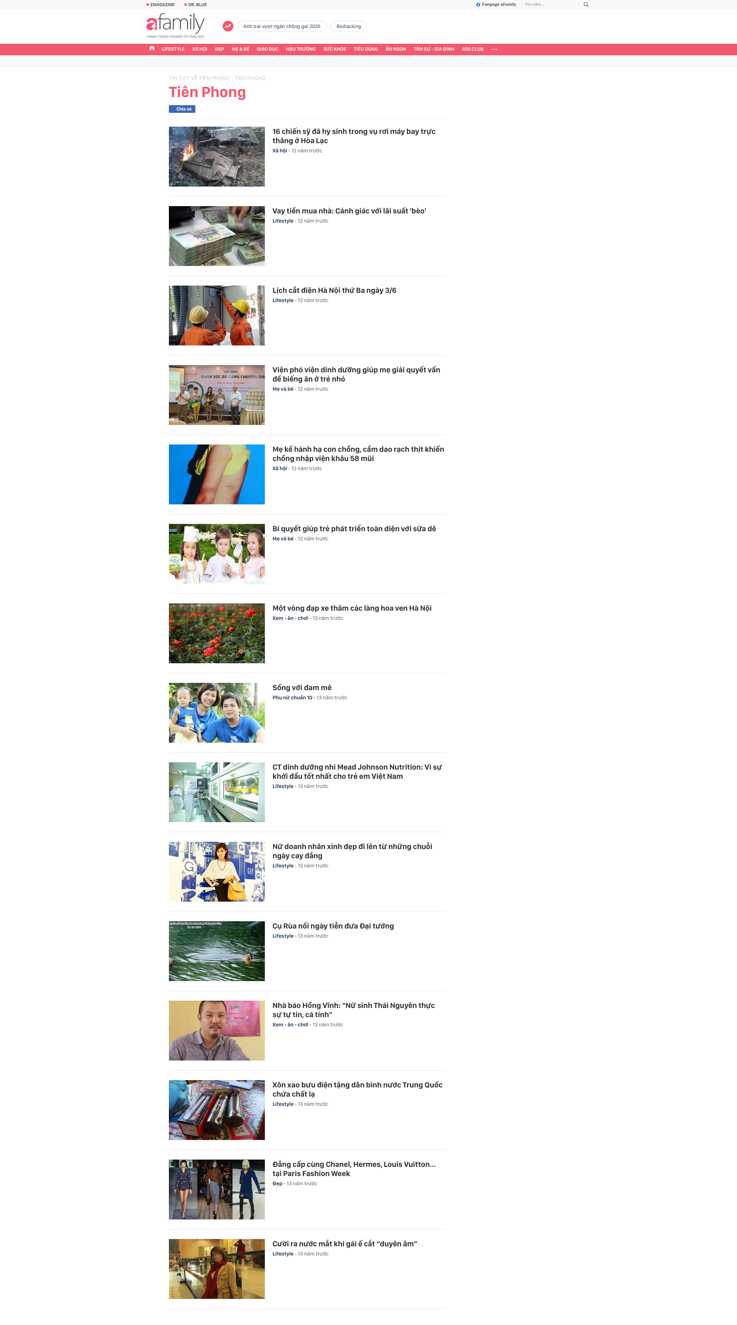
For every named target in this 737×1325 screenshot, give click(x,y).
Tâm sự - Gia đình (434, 49)
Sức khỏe (334, 49)
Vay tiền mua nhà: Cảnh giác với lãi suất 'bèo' (349, 210)
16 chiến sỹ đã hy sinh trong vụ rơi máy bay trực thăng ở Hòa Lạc (354, 136)
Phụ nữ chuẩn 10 (293, 698)
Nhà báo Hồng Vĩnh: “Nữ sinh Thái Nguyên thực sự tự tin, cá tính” (354, 1010)
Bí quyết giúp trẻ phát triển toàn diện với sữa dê (354, 528)
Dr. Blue (197, 4)
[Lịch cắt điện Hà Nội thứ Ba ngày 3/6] (217, 315)
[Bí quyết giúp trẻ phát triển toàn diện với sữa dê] (217, 554)
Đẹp (219, 49)
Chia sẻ (184, 109)
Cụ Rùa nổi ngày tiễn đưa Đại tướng (333, 925)
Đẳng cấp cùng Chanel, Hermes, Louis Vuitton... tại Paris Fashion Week (354, 1169)
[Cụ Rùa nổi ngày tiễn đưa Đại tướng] (217, 951)
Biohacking (349, 26)
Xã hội (199, 49)
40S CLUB (473, 49)
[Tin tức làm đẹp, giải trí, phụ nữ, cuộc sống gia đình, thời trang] (175, 26)
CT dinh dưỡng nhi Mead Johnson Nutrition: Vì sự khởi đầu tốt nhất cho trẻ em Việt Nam (357, 771)
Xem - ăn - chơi (291, 618)
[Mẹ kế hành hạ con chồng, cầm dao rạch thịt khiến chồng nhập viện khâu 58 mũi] (217, 474)
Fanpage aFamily (499, 4)
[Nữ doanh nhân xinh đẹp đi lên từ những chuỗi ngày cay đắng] (217, 872)
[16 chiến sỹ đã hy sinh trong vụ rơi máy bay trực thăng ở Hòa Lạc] (217, 157)
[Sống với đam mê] (217, 713)
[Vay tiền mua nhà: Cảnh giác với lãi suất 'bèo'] (217, 236)
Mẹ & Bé (241, 49)
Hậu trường (301, 49)
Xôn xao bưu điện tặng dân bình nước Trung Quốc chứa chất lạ (358, 1089)
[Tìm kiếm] (586, 5)
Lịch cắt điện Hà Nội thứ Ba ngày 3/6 (335, 290)
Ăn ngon (396, 49)
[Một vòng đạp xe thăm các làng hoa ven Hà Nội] (217, 633)
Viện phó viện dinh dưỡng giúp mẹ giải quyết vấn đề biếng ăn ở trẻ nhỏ (356, 374)
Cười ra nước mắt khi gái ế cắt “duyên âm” (345, 1243)
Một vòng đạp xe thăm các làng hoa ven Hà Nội (352, 608)
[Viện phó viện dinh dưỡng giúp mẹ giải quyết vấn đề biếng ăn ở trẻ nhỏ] (217, 395)
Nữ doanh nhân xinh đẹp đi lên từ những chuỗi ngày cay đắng (352, 851)
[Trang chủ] (152, 49)
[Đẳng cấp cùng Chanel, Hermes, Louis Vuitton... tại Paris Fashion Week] (217, 1189)
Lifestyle (173, 49)
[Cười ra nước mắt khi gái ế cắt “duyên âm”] (217, 1269)
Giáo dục (268, 49)
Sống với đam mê (302, 687)
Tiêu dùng (366, 49)
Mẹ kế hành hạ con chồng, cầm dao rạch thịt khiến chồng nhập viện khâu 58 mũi (358, 453)
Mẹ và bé (284, 389)
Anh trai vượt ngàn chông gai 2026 (282, 26)
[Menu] (494, 49)
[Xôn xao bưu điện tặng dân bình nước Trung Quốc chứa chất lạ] (217, 1110)
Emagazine (162, 4)
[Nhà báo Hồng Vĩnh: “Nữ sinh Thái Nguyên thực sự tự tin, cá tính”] (217, 1031)
